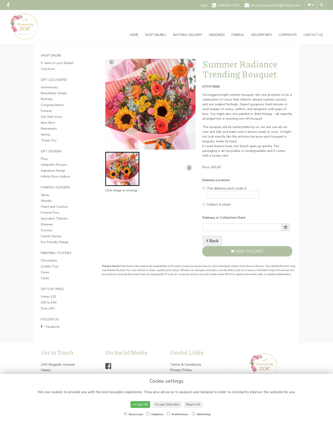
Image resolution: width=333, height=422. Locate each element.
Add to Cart (249, 251)
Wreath (46, 201)
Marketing (203, 414)
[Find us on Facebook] (9, 5)
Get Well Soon (51, 117)
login (203, 5)
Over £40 (47, 308)
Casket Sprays (51, 236)
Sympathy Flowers (54, 165)
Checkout (47, 69)
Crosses (46, 230)
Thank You (48, 140)
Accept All (140, 404)
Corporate (288, 35)
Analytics (157, 414)
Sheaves (47, 224)
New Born (48, 123)
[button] (122, 169)
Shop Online (154, 35)
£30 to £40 (48, 302)
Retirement (49, 128)
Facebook (52, 327)
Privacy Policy (181, 370)
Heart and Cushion (54, 207)
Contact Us (313, 35)
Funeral (238, 35)
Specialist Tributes (54, 218)
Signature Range (53, 170)
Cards (45, 278)
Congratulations (52, 105)
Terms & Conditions (185, 364)
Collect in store (219, 204)
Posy (44, 159)
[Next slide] (189, 168)
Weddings (217, 35)
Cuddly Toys (50, 266)
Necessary (135, 414)
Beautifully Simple (54, 93)
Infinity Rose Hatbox (55, 176)
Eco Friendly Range (54, 242)
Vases (45, 272)
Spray (45, 195)
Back (213, 241)
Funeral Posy (50, 212)
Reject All (193, 404)
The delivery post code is (226, 188)
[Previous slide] (112, 168)
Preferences (179, 414)
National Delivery (187, 35)
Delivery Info (261, 35)
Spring (45, 134)
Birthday (47, 99)
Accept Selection (167, 404)
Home (134, 35)
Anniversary (49, 87)
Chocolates (49, 260)
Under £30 (48, 296)
